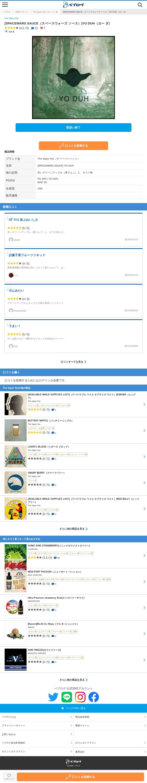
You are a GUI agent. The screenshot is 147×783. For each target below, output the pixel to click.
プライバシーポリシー (13, 725)
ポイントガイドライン (13, 751)
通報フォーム (82, 725)
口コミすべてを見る (72, 361)
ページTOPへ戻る (75, 708)
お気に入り (9, 779)
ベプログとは (9, 717)
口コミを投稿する (76, 145)
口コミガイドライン (85, 742)
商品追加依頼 (82, 717)
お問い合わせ (9, 734)
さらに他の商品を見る (72, 528)
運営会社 (80, 751)
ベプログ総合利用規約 (13, 742)
